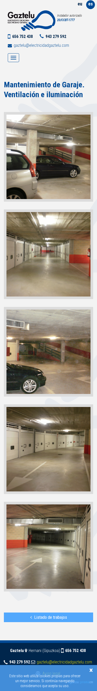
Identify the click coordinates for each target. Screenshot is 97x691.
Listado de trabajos (50, 617)
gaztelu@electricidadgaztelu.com (41, 45)
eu (80, 3)
